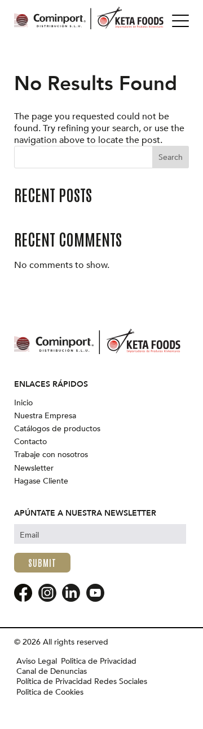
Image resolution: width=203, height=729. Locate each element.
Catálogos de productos (57, 429)
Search (170, 157)
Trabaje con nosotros (51, 455)
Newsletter (34, 468)
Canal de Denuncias (51, 672)
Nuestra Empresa (45, 416)
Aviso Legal (36, 661)
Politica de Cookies (49, 692)
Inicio (23, 403)
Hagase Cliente (41, 481)
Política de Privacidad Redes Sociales (81, 682)
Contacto (30, 442)
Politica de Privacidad (98, 661)
